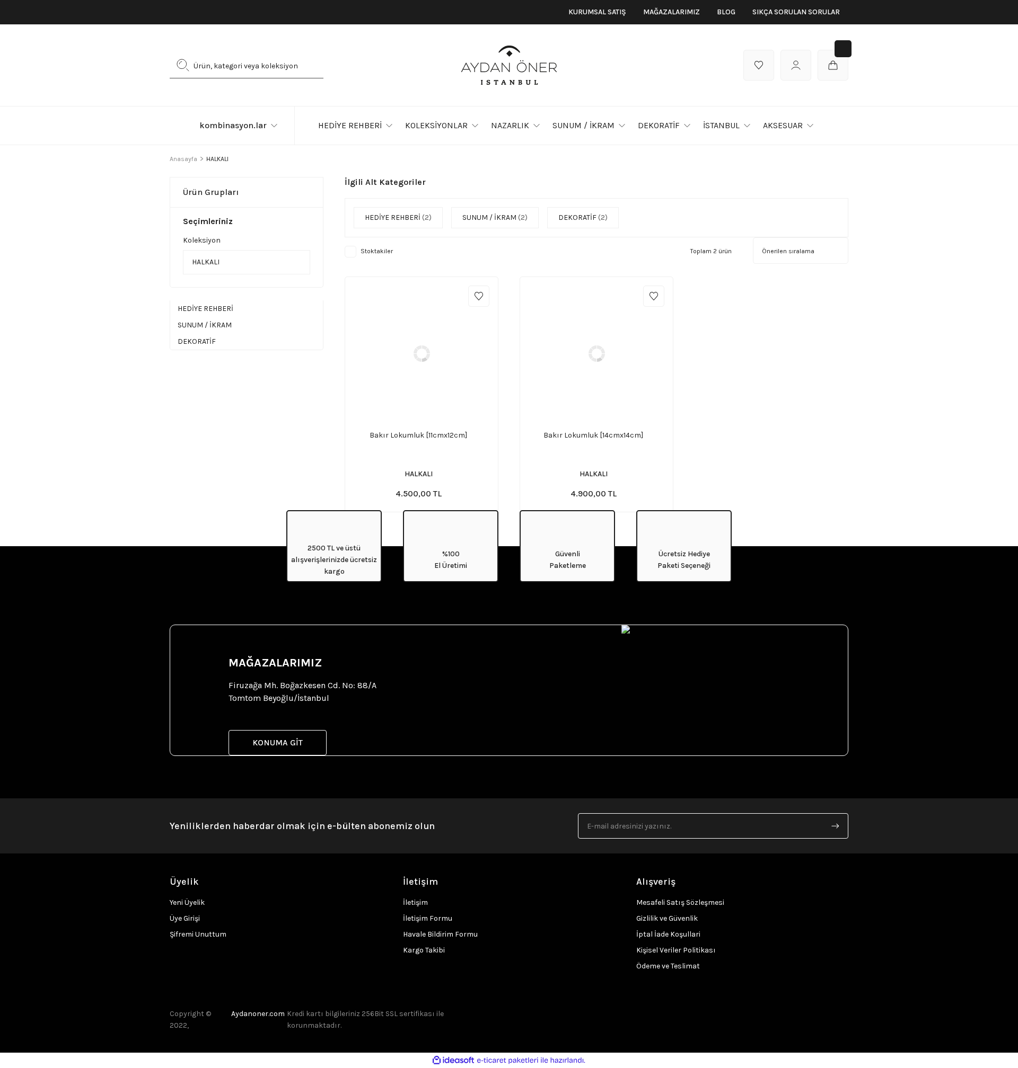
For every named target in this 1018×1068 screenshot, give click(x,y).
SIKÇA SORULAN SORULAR (796, 11)
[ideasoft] (453, 1060)
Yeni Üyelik (187, 902)
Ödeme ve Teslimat (668, 966)
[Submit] (835, 826)
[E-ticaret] (508, 1060)
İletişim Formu (427, 918)
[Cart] (833, 65)
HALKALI (217, 159)
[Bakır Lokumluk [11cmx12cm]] (421, 353)
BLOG (726, 11)
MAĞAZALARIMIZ (671, 11)
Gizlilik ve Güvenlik (667, 918)
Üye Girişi (185, 918)
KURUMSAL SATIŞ (597, 11)
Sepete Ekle (431, 417)
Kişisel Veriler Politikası (676, 950)
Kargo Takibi (424, 950)
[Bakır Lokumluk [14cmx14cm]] (596, 353)
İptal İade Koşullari (668, 934)
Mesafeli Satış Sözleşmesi (680, 902)
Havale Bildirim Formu (440, 934)
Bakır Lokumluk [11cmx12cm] (418, 435)
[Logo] (509, 65)
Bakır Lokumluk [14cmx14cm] (593, 435)
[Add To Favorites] (478, 296)
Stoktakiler (377, 251)
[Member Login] (795, 65)
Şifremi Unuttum (198, 934)
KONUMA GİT (277, 742)
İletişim (415, 902)
